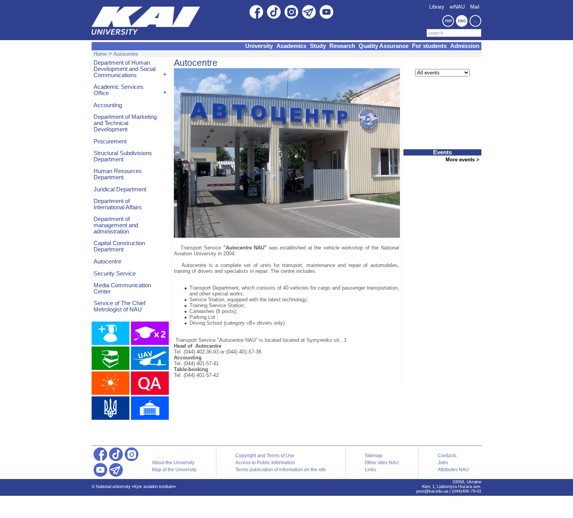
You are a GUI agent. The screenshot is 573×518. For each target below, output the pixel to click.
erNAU (457, 7)
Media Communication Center (122, 288)
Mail (474, 7)
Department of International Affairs (118, 204)
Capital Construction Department (119, 246)
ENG (462, 21)
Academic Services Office (118, 90)
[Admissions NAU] (110, 333)
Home (100, 54)
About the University (173, 462)
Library (436, 7)
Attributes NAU (453, 469)
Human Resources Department (118, 174)
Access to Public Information (265, 462)
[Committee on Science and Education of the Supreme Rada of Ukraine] (150, 408)
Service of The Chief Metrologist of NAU (119, 306)
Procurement (110, 141)
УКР (448, 21)
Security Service (115, 273)
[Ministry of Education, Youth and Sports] (110, 408)
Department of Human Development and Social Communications (125, 69)
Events (442, 152)
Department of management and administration (116, 225)
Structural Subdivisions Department (123, 156)
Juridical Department (120, 189)
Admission (464, 46)
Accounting (108, 105)
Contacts (447, 455)
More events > (462, 160)
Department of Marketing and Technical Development (125, 123)
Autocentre (125, 54)
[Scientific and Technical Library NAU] (110, 358)
